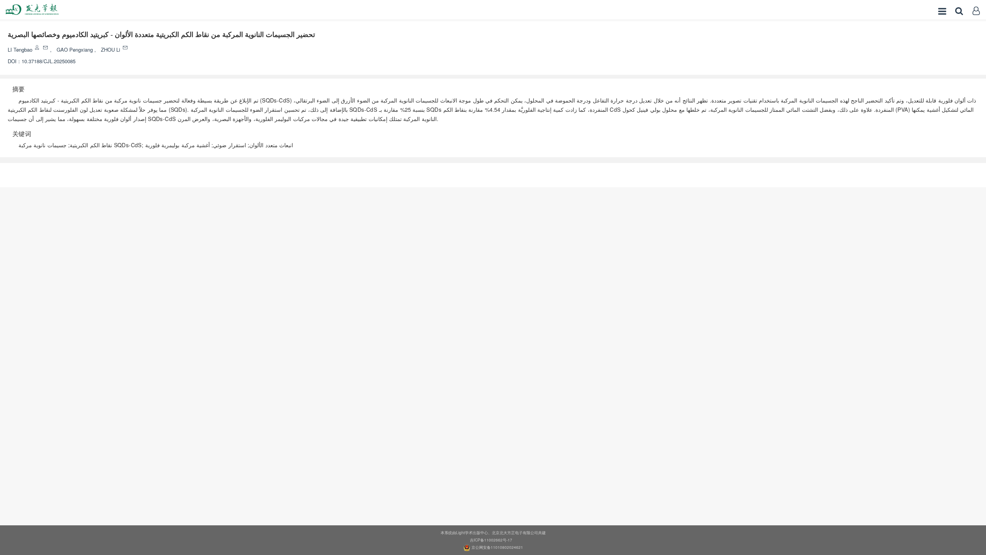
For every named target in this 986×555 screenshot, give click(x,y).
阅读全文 (493, 173)
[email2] (125, 47)
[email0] (46, 47)
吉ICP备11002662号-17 (491, 540)
